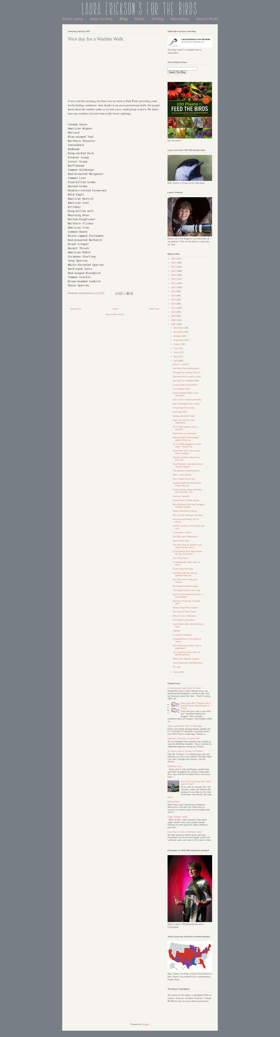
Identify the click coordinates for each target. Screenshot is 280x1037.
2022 (173, 263)
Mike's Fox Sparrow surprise (186, 659)
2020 (173, 271)
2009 (173, 316)
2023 (173, 258)
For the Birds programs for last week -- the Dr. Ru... (187, 445)
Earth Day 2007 (180, 412)
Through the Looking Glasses (186, 372)
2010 (173, 312)
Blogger (145, 1024)
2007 (173, 324)
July (176, 348)
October (178, 336)
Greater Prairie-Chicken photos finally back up (187, 484)
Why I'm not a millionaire (184, 616)
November (179, 332)
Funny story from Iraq (183, 569)
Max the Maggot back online (186, 404)
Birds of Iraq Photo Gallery (185, 607)
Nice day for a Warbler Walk (186, 380)
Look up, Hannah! (181, 496)
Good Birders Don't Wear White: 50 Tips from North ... (188, 552)
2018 (173, 279)
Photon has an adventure (184, 433)
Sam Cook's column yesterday (187, 399)
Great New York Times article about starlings (186, 452)
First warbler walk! (181, 389)
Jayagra (176, 630)
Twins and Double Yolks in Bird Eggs (185, 726)
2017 (173, 283)
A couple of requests (182, 635)
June (176, 352)
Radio (140, 19)
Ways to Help (102, 19)
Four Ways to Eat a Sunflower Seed (184, 832)
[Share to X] (124, 293)
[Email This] (116, 293)
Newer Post (75, 309)
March (177, 672)
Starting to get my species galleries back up (185, 574)
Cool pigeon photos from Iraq (186, 590)
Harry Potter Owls (181, 541)
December (179, 328)
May (176, 356)
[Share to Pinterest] (131, 293)
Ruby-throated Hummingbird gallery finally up (186, 438)
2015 (173, 291)
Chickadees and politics (184, 620)
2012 (173, 303)
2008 (173, 320)
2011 (173, 308)
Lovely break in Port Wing (185, 385)
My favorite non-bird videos (185, 586)
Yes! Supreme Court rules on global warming (186, 653)
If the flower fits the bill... (184, 408)
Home (115, 309)
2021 (173, 267)
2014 (173, 295)
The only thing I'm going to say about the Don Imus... (187, 546)
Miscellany (180, 19)
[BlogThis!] (120, 293)
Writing (158, 19)
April (176, 360)
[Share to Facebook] (128, 293)
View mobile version (114, 314)
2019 (173, 275)
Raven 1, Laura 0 (181, 364)
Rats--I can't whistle (182, 474)
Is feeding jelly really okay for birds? (184, 688)
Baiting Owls (173, 801)
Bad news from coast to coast (187, 376)
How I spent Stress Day (184, 479)
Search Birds (207, 19)
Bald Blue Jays (175, 766)
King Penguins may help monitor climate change (188, 465)
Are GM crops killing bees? (185, 536)
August (177, 344)
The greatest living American (186, 470)
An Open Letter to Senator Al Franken (185, 751)
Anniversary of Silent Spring (186, 500)
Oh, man (177, 667)
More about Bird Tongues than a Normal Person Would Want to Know (196, 705)
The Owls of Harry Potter (184, 611)
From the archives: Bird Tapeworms (184, 421)
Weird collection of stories (185, 511)
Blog (124, 19)
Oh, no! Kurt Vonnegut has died (187, 515)
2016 (173, 287)
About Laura (73, 19)
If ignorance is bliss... (183, 532)
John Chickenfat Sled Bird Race (188, 663)
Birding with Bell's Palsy (184, 416)
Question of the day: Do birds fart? (184, 738)
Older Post (154, 309)
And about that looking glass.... (187, 368)
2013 (173, 299)
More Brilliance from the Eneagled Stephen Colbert (188, 505)
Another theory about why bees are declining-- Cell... (187, 490)
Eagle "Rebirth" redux (178, 817)
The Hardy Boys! (181, 558)
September (179, 340)
